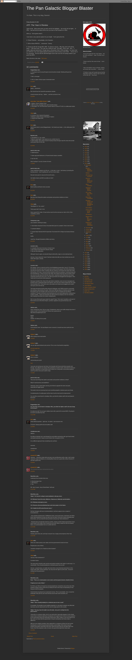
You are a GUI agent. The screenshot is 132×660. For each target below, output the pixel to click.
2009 (86, 259)
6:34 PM (33, 120)
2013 (86, 163)
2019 (86, 150)
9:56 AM (32, 399)
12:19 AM (33, 526)
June (87, 239)
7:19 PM (33, 163)
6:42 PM (33, 130)
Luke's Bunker (87, 285)
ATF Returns (89, 214)
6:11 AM (32, 573)
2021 (86, 146)
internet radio (89, 102)
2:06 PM (33, 595)
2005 (86, 267)
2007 (86, 263)
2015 (86, 159)
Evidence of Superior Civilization (89, 224)
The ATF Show (96, 102)
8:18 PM (33, 215)
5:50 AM (32, 550)
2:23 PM (33, 630)
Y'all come (44, 58)
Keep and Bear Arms (89, 289)
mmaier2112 (34, 455)
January (88, 250)
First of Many (89, 207)
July (87, 237)
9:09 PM (33, 302)
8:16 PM (33, 190)
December (88, 165)
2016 (86, 157)
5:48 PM (33, 462)
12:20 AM (33, 535)
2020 (86, 148)
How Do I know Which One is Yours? (89, 180)
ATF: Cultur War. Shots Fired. (89, 194)
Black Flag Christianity (89, 197)
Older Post (74, 636)
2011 (86, 254)
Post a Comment (33, 633)
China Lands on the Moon (89, 211)
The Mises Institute (88, 292)
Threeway (86, 278)
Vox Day (86, 276)
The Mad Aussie (88, 281)
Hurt (32, 363)
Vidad (32, 113)
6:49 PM (33, 145)
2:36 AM (32, 320)
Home (52, 636)
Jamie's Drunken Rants (90, 287)
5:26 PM (33, 96)
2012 (86, 252)
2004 (86, 269)
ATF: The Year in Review (89, 175)
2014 (86, 161)
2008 (86, 261)
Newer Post (30, 636)
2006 (86, 265)
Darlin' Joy (87, 291)
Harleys (88, 173)
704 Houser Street (88, 283)
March (87, 245)
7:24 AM (32, 350)
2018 (86, 152)
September (88, 232)
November (88, 227)
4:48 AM (32, 338)
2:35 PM (33, 426)
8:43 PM (33, 241)
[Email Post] (42, 62)
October (88, 230)
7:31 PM (33, 180)
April (87, 243)
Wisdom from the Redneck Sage (89, 218)
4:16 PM (33, 81)
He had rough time (35, 348)
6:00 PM (33, 108)
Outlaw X (33, 334)
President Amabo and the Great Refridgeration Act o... (89, 203)
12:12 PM (33, 414)
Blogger (72, 648)
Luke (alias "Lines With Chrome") (39, 101)
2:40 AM (32, 329)
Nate (32, 86)
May (87, 241)
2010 (86, 257)
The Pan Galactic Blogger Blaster (59, 8)
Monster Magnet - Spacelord (89, 169)
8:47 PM (33, 260)
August (88, 235)
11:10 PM (33, 489)
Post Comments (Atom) (38, 638)
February (88, 248)
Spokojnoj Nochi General (88, 189)
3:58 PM (33, 450)
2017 (86, 155)
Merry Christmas (89, 185)
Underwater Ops (88, 280)
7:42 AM (32, 372)
